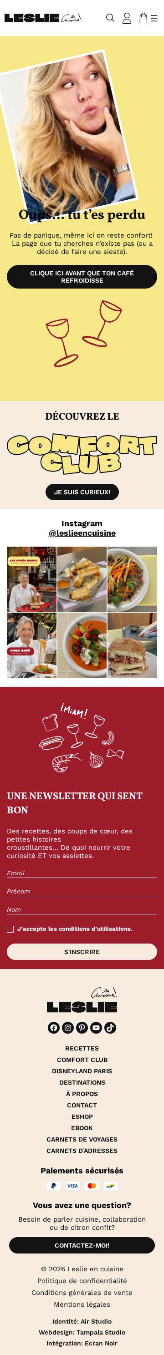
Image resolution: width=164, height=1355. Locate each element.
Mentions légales (82, 1304)
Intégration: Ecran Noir (82, 1343)
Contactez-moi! (82, 1245)
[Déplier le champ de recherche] (110, 18)
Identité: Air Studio (82, 1321)
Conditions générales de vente (82, 1293)
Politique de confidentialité (82, 1281)
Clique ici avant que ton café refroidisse (82, 276)
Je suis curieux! (82, 492)
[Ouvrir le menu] (154, 18)
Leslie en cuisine (95, 1269)
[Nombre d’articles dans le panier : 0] (142, 18)
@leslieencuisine (82, 533)
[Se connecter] (127, 18)
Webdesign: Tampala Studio (82, 1332)
